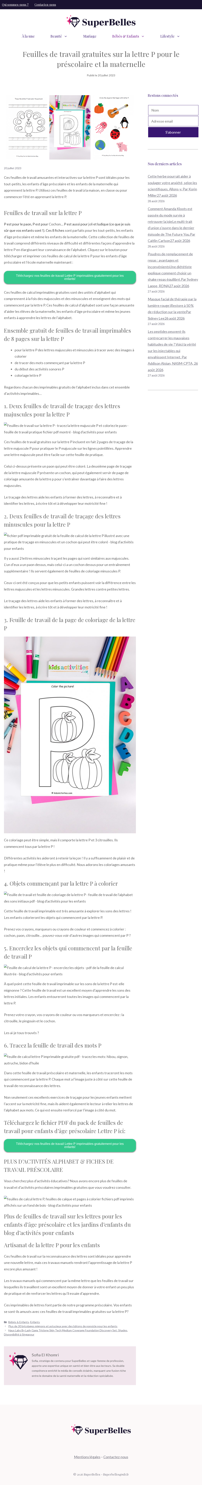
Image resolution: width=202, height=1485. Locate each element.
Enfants (35, 1322)
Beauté (56, 36)
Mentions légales (87, 1457)
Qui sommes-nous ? (15, 4)
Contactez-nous (45, 4)
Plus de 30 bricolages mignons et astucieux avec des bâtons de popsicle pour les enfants (62, 1326)
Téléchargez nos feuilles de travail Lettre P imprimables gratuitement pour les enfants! (70, 277)
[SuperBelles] (101, 21)
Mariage (89, 36)
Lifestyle (167, 36)
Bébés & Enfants (125, 36)
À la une (28, 36)
